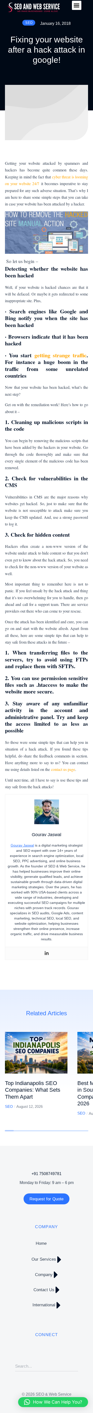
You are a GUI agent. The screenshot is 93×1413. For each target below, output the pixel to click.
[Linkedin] (46, 953)
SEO (9, 1106)
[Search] (74, 1366)
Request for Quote (46, 1199)
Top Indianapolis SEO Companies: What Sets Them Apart (32, 1090)
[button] (76, 5)
